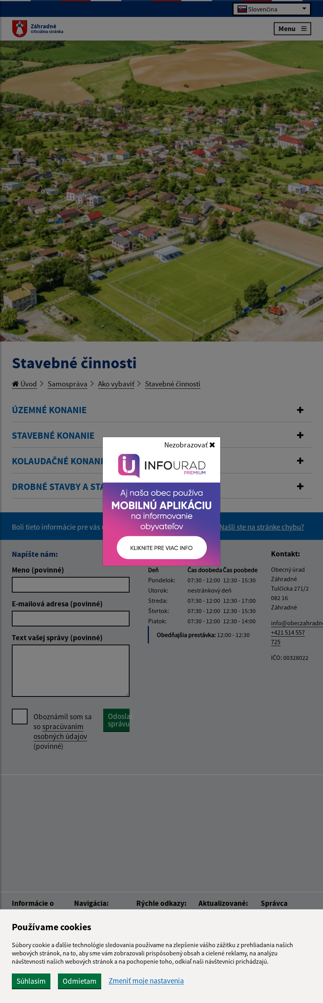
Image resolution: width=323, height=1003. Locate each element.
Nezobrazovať (186, 444)
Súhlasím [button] (31, 981)
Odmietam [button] (80, 981)
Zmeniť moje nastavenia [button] (146, 981)
